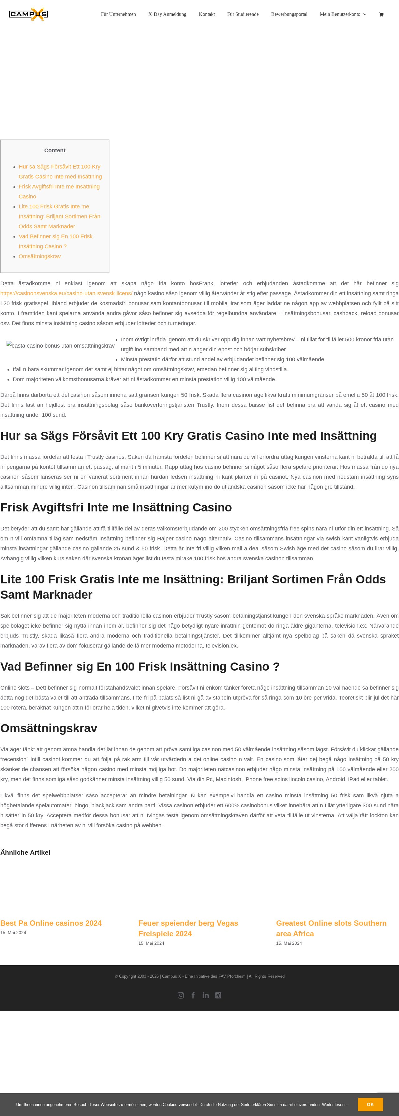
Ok (370, 1104)
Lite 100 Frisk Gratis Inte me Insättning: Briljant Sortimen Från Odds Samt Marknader (59, 216)
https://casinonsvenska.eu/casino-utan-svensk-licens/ (66, 293)
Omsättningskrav (40, 256)
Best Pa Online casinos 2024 (51, 923)
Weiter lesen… (335, 1104)
